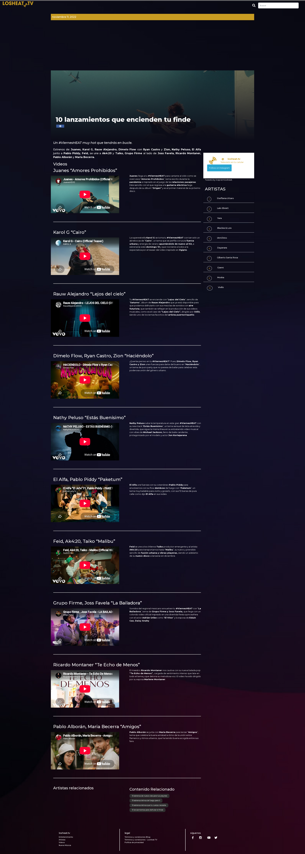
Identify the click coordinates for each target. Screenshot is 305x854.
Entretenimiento (66, 837)
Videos (62, 842)
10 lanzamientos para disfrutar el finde (147, 810)
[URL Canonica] (60, 126)
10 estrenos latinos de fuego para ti (146, 800)
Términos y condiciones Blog (137, 837)
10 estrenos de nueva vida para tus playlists (149, 796)
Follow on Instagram (219, 168)
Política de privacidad (134, 842)
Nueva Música (65, 845)
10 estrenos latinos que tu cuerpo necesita (149, 805)
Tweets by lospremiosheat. (219, 180)
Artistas (62, 840)
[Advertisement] (152, 46)
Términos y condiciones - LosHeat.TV (141, 840)
